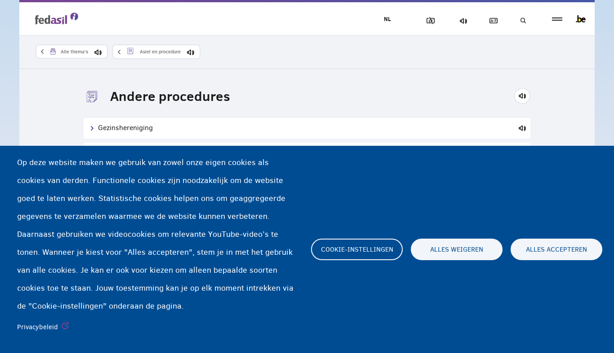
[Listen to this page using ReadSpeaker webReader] (525, 94)
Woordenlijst (491, 21)
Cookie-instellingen (357, 249)
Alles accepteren (556, 249)
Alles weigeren (456, 249)
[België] (581, 19)
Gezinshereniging (125, 127)
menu (557, 19)
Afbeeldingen (429, 21)
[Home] (56, 18)
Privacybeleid (37, 326)
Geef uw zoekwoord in (522, 21)
